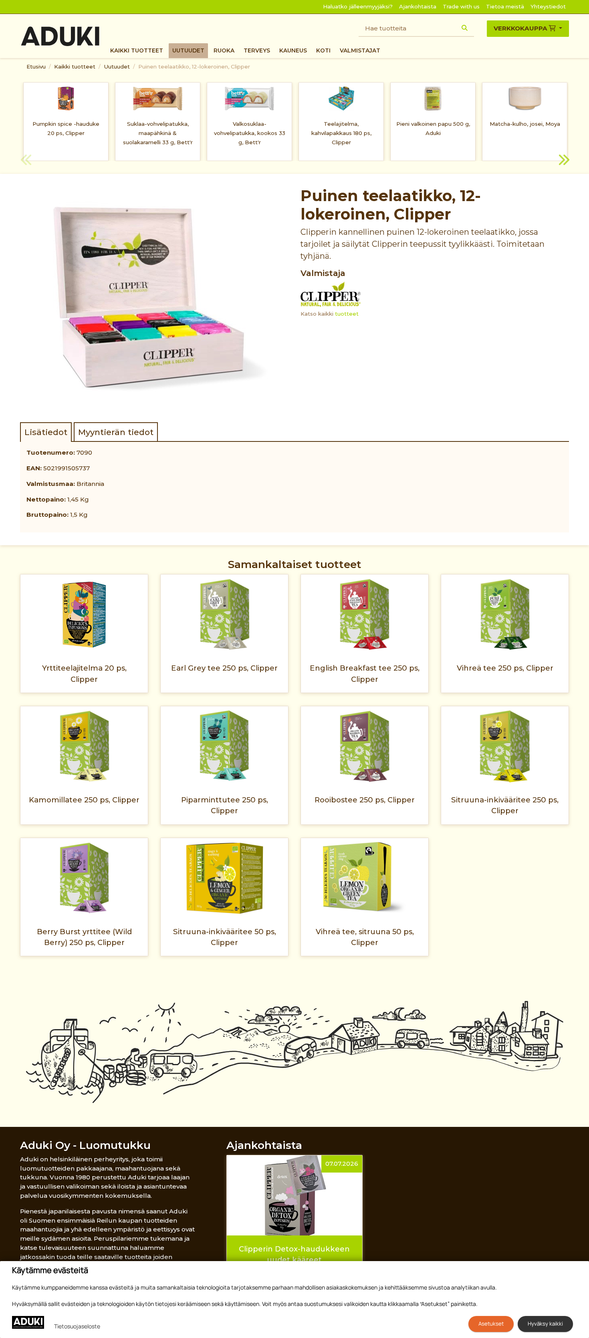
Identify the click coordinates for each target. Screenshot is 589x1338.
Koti (323, 50)
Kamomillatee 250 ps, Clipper (84, 799)
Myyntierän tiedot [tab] (115, 432)
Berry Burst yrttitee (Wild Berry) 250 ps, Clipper (84, 937)
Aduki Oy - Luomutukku (85, 1145)
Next (563, 161)
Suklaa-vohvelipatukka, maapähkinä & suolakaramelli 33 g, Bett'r (158, 133)
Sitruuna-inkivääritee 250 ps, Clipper (505, 805)
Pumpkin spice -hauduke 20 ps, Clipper (65, 128)
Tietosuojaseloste (77, 1326)
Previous (26, 161)
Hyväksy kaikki (545, 1323)
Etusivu (36, 66)
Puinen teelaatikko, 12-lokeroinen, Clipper (194, 66)
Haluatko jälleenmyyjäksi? (358, 6)
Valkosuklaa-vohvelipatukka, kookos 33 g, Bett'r (249, 133)
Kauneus (293, 50)
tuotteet (347, 313)
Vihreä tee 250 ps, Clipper (505, 668)
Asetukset (491, 1323)
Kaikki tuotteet (136, 50)
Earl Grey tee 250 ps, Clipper (224, 668)
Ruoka (224, 50)
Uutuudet (188, 50)
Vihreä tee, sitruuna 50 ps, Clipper (365, 937)
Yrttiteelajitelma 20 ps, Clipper (84, 673)
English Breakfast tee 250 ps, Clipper (365, 673)
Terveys (257, 50)
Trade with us (461, 6)
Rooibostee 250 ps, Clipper (365, 799)
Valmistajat (360, 50)
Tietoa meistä (505, 6)
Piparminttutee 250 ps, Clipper (224, 805)
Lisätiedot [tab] (45, 432)
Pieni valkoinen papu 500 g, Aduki (433, 128)
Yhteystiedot (548, 6)
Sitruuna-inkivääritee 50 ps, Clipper (224, 937)
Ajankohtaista (417, 6)
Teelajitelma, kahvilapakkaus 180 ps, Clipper (341, 133)
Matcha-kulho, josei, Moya (525, 124)
